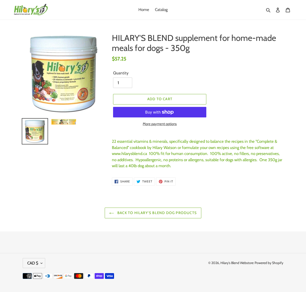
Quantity (121, 73)
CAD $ (32, 263)
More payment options (160, 124)
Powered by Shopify (269, 263)
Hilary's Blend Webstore (237, 263)
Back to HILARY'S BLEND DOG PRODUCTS (156, 213)
